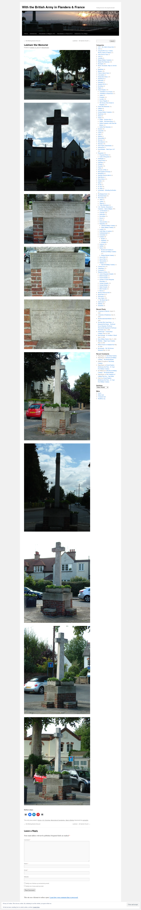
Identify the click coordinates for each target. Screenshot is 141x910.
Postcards (100, 166)
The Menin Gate (103, 300)
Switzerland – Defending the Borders (107, 190)
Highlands (103, 240)
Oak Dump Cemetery (111, 356)
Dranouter (100, 82)
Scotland (102, 236)
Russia (101, 290)
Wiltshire (102, 263)
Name (26, 863)
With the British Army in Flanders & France (53, 7)
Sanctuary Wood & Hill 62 (104, 175)
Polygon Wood (101, 160)
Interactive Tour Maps (81, 34)
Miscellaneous (101, 142)
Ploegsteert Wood (104, 155)
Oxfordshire (102, 235)
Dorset (101, 218)
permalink (85, 820)
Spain (99, 183)
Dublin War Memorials (105, 127)
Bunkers (100, 71)
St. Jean (100, 186)
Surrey (39, 820)
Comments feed (102, 397)
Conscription (101, 75)
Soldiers (100, 181)
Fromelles (102, 97)
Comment (27, 840)
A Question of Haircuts (103, 311)
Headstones (101, 114)
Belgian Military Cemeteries (105, 60)
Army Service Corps (103, 54)
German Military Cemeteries (105, 112)
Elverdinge (100, 86)
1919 (99, 49)
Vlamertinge (101, 268)
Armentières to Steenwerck (106, 93)
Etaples (99, 88)
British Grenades (104, 276)
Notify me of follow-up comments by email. (37, 883)
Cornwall (102, 212)
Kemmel (100, 129)
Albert (101, 199)
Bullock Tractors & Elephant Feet (106, 344)
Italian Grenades (103, 287)
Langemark (100, 130)
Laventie (102, 99)
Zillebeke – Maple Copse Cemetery (106, 341)
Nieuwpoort (101, 147)
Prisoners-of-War (102, 170)
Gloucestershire (103, 222)
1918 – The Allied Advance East (106, 47)
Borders (103, 238)
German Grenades (104, 283)
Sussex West (103, 259)
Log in (99, 393)
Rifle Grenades (103, 289)
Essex (101, 220)
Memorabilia (101, 138)
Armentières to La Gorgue (106, 91)
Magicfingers (45, 47)
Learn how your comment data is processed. (64, 897)
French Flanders (102, 90)
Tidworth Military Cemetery (108, 264)
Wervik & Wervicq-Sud (103, 292)
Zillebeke (100, 303)
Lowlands (103, 242)
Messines (100, 140)
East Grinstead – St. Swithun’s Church (107, 335)
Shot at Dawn (101, 179)
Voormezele (101, 270)
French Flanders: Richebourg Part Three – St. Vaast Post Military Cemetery (106, 367)
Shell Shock (101, 177)
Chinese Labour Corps (103, 73)
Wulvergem (101, 296)
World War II (101, 294)
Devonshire (102, 216)
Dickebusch (101, 78)
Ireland (99, 117)
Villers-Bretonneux (104, 205)
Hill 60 (99, 116)
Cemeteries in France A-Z (64, 34)
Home (26, 34)
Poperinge (100, 162)
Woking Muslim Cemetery (107, 255)
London (101, 229)
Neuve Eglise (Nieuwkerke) (105, 145)
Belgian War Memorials (104, 62)
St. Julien (100, 188)
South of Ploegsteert (104, 156)
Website (26, 877)
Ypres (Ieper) (101, 298)
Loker (99, 134)
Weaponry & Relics (102, 272)
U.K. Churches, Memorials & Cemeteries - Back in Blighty (58, 820)
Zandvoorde (101, 302)
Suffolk (101, 246)
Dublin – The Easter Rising (106, 121)
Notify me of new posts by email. (35, 886)
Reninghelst (101, 173)
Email (26, 870)
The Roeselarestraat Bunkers (105, 318)
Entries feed (101, 395)
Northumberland (104, 233)
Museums (100, 143)
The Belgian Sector (102, 194)
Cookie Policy (36, 907)
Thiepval (102, 203)
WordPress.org (101, 398)
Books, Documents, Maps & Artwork (107, 65)
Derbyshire (102, 214)
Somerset (102, 244)
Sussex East (102, 257)
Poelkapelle (101, 158)
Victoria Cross (101, 266)
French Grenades (104, 277)
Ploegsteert (100, 153)
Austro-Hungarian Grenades (106, 274)
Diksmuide (100, 80)
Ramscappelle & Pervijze (104, 171)
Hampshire (102, 223)
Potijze (99, 168)
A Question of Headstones (104, 315)
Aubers (101, 95)
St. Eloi (100, 184)
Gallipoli (100, 108)
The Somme (101, 197)
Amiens (101, 201)
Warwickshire (103, 261)
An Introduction (103, 210)
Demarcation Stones (103, 77)
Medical (100, 136)
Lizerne (100, 132)
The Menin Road (102, 196)
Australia (100, 58)
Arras (99, 56)
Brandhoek (100, 69)
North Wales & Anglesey (106, 231)
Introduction (33, 34)
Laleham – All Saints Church (81, 41)
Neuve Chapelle (103, 101)
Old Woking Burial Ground (32, 41)
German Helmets (104, 285)
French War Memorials (103, 106)
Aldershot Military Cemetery (108, 225)
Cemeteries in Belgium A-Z (47, 34)
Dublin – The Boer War (105, 119)
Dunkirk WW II (102, 84)
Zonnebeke (100, 305)
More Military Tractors (103, 339)
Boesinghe (100, 63)
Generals (100, 110)
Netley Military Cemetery (107, 227)
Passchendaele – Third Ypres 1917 (106, 149)
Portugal (100, 164)
